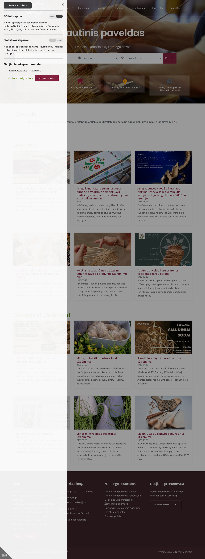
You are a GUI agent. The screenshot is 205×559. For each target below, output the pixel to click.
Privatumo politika (18, 5)
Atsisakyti (36, 70)
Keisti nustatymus (18, 70)
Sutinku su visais (47, 78)
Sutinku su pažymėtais (19, 78)
